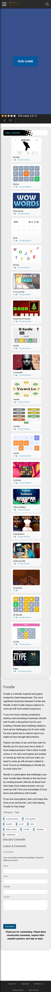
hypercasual (11, 829)
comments (8, 852)
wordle (26, 829)
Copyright (25, 984)
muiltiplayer (11, 835)
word (21, 824)
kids (32, 824)
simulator (40, 829)
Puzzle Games (12, 819)
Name (6, 866)
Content (7, 897)
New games (13, 132)
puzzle (9, 824)
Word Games (30, 819)
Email (6, 876)
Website (6, 887)
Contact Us (38, 984)
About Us (12, 984)
